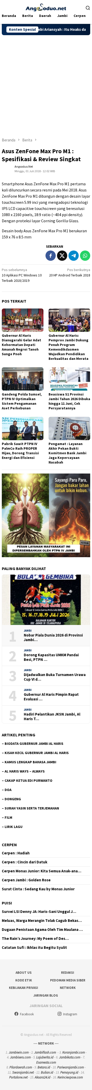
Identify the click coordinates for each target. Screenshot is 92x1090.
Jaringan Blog (45, 995)
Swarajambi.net (23, 1072)
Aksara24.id (42, 1077)
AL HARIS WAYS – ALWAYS (25, 771)
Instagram (70, 1014)
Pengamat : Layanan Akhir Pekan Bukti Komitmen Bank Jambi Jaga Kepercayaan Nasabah (67, 453)
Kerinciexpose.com (70, 1077)
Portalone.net (18, 1077)
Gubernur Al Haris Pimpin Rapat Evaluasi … (51, 696)
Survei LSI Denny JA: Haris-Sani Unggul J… (39, 911)
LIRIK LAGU (13, 826)
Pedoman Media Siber (67, 980)
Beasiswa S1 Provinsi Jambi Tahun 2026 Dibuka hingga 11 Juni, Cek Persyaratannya (69, 401)
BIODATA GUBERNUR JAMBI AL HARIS (34, 743)
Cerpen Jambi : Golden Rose (26, 880)
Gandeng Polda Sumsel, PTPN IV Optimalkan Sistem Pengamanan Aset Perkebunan (22, 401)
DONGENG (13, 799)
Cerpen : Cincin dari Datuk (24, 862)
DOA (8, 789)
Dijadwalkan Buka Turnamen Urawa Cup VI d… (55, 677)
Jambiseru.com (20, 1057)
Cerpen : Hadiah (16, 853)
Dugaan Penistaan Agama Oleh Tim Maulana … (42, 929)
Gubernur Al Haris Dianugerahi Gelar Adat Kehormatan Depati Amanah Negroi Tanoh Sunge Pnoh (21, 344)
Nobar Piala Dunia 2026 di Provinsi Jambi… (53, 637)
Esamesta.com (46, 1062)
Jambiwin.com (19, 1052)
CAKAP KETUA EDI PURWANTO (28, 780)
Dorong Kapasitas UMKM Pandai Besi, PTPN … (51, 657)
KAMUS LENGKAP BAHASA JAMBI (30, 762)
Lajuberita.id (44, 1057)
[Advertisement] (46, 84)
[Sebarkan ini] (50, 255)
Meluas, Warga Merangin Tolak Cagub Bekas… (42, 920)
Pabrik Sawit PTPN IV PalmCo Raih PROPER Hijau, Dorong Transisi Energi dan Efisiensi (20, 450)
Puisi (7, 902)
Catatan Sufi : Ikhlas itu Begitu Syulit (34, 947)
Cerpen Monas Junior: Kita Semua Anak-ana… (41, 871)
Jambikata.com (69, 1057)
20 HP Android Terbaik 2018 (69, 272)
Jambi (28, 630)
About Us (24, 972)
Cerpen (9, 844)
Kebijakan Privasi (23, 988)
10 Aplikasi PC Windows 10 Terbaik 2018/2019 (22, 275)
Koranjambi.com (73, 1052)
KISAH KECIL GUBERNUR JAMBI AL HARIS (37, 752)
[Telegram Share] (73, 255)
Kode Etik (23, 980)
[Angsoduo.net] (46, 7)
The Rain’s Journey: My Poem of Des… (35, 938)
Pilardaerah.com (20, 1067)
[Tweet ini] (62, 255)
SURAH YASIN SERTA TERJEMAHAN (32, 808)
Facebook (27, 1014)
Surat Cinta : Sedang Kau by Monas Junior (38, 889)
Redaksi (67, 972)
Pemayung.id (69, 1072)
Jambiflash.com (45, 1052)
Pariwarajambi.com (70, 1067)
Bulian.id (47, 1072)
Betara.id (44, 1067)
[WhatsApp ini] (85, 255)
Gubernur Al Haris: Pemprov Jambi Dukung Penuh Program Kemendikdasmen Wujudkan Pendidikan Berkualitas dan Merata (68, 347)
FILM (8, 817)
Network (68, 988)
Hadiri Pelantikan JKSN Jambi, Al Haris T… (52, 716)
